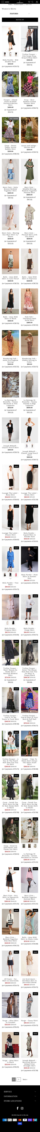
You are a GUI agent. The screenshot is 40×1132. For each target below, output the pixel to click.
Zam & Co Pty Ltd (22, 1115)
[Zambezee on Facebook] (18, 1108)
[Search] (33, 2)
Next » (25, 1079)
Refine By (20, 20)
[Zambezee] (20, 2)
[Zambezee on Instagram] (22, 1108)
